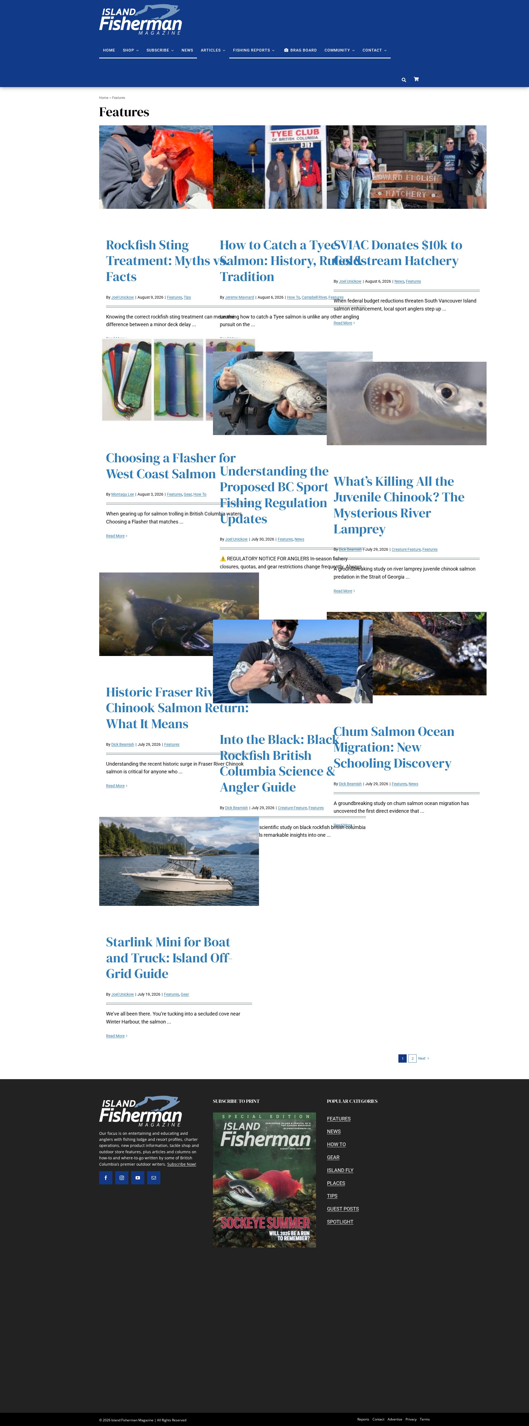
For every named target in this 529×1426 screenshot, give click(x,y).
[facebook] (105, 1177)
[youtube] (137, 1177)
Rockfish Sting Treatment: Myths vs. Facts (167, 260)
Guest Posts (343, 1209)
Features (174, 297)
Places (336, 1183)
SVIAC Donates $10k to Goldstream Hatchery (398, 253)
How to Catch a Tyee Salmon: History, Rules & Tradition (291, 260)
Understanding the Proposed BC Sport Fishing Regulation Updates (274, 495)
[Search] (404, 80)
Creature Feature (406, 549)
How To (293, 297)
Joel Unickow (122, 297)
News (399, 281)
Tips (187, 297)
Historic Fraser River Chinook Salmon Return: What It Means (177, 708)
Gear (188, 494)
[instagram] (121, 1177)
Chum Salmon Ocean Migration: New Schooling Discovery (394, 747)
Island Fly (340, 1170)
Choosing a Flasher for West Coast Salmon (171, 466)
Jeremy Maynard (239, 297)
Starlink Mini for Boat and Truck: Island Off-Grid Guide (169, 957)
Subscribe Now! (181, 1164)
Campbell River (314, 297)
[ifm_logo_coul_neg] (140, 6)
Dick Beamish (350, 549)
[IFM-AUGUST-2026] (264, 1115)
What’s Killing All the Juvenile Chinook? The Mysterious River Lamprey (399, 505)
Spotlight (340, 1222)
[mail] (153, 1177)
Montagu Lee (122, 494)
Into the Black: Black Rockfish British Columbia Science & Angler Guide (280, 763)
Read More (343, 323)
